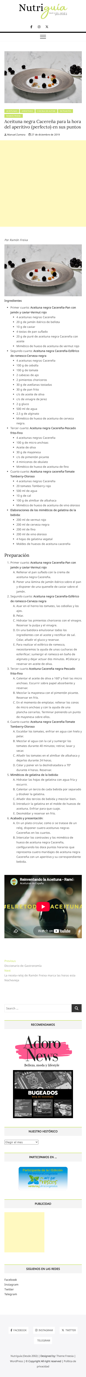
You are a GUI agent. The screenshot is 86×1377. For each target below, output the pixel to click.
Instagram (11, 1284)
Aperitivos (27, 111)
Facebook (10, 1280)
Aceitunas (11, 111)
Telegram (10, 1294)
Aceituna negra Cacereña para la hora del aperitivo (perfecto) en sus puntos (42, 124)
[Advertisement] (43, 183)
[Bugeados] (43, 1072)
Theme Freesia (65, 1356)
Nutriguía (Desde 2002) (24, 1356)
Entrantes (65, 111)
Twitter (9, 1289)
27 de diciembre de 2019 (45, 134)
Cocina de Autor (46, 111)
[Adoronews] (43, 1035)
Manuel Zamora (16, 134)
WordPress (16, 1361)
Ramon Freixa (13, 116)
